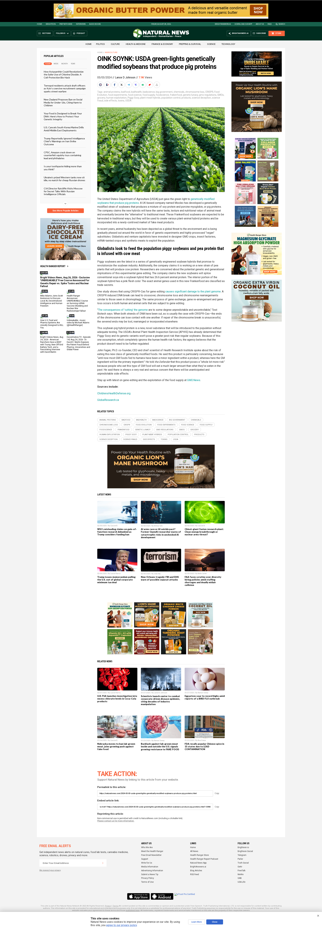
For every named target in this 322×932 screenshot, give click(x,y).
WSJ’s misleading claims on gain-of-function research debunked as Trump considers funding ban (117, 532)
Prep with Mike (65, 24)
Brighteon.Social (245, 851)
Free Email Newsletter (151, 855)
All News (194, 851)
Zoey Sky (157, 574)
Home (39, 24)
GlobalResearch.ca (108, 400)
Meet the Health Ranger (152, 851)
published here (133, 910)
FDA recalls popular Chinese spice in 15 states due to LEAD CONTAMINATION (204, 746)
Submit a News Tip (149, 874)
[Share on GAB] (143, 85)
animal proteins (111, 91)
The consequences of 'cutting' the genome (123, 309)
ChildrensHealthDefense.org (113, 393)
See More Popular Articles (65, 210)
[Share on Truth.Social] (136, 85)
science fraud (130, 439)
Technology (228, 44)
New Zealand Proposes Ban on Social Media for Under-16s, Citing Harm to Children (63, 102)
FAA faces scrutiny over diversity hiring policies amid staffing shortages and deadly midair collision (203, 581)
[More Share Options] (157, 85)
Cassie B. (114, 526)
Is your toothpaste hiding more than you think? (63, 168)
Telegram (242, 855)
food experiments (117, 95)
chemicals (179, 91)
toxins (121, 100)
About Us (260, 24)
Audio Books (95, 24)
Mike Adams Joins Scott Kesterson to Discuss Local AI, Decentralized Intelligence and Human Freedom (51, 301)
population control (170, 97)
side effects (110, 100)
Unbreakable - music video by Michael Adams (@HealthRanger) (78, 322)
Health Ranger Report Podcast (204, 859)
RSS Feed (194, 874)
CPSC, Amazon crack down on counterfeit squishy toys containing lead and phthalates (62, 155)
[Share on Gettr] (150, 85)
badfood (125, 91)
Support (144, 859)
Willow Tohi (158, 526)
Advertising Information (152, 870)
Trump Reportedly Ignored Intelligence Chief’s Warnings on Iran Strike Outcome (64, 141)
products (186, 97)
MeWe (241, 874)
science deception (201, 97)
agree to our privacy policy (121, 925)
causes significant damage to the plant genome (193, 291)
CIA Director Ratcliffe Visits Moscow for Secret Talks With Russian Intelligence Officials (63, 191)
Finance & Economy (162, 44)
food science (135, 95)
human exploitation (116, 97)
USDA (128, 100)
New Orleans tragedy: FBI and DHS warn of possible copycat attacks (160, 578)
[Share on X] (121, 85)
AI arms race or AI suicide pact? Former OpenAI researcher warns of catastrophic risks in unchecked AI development (161, 533)
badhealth (136, 91)
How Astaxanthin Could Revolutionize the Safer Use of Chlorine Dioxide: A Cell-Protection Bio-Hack (64, 74)
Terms (115, 906)
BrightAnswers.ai (223, 24)
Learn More (196, 922)
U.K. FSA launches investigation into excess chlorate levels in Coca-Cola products (117, 699)
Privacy (108, 906)
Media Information (149, 867)
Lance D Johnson (125, 77)
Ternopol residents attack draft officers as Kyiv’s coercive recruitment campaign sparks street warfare (65, 88)
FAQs (269, 24)
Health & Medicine (136, 44)
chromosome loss (194, 91)
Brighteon (51, 24)
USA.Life (241, 882)
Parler (240, 859)
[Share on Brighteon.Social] (100, 85)
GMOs (220, 95)
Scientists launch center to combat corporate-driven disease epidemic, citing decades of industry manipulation (160, 700)
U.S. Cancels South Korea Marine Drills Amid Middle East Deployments (64, 129)
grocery (101, 97)
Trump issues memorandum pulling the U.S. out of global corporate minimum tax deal (116, 580)
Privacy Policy (147, 878)
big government (164, 91)
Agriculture (111, 52)
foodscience (162, 95)
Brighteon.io (243, 847)
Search (282, 24)
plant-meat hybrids (150, 97)
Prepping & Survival (190, 44)
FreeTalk (241, 870)
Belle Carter (202, 573)
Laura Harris (115, 573)
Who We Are (147, 847)
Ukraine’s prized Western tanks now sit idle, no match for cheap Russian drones (64, 179)
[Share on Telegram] (128, 85)
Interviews (81, 24)
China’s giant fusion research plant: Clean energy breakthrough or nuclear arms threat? (204, 532)
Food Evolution (144, 425)
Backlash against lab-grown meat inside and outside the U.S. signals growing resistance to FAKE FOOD (160, 746)
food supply (149, 95)
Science (211, 44)
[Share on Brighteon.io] (107, 85)
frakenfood (176, 95)
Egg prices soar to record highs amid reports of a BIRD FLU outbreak (205, 697)
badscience (149, 91)
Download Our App (243, 24)
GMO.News (193, 380)
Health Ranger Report (52, 266)
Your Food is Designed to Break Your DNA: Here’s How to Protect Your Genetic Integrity (63, 116)
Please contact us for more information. (115, 821)
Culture (115, 44)
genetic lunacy (190, 95)
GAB (240, 878)
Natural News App (198, 863)
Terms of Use (147, 882)
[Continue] (102, 863)
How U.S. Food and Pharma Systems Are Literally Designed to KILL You (51, 324)
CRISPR (209, 91)
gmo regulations (207, 95)
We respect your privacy (50, 870)
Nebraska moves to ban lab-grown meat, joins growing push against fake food (116, 746)
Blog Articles (196, 870)
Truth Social (243, 863)
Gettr (240, 867)
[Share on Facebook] (114, 85)
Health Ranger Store (199, 855)
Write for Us (146, 863)
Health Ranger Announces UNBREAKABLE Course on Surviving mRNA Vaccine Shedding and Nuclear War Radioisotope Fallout (77, 303)
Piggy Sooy (133, 97)
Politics (100, 44)
